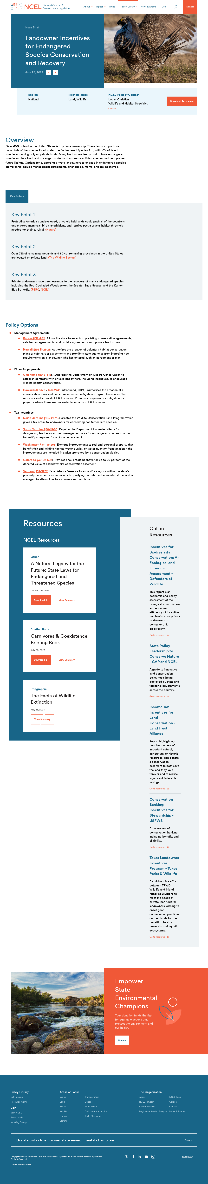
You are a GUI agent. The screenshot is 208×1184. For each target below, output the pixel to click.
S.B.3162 (54, 390)
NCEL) (45, 289)
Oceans (88, 1101)
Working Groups (19, 1122)
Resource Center (19, 1101)
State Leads (17, 1117)
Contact (112, 108)
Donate (190, 6)
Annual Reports (147, 1106)
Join (164, 6)
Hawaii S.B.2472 (34, 390)
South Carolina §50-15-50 (40, 429)
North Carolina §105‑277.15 (41, 418)
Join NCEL (16, 1112)
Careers (173, 1101)
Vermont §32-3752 (35, 471)
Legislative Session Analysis (153, 1111)
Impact (99, 6)
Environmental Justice (96, 1111)
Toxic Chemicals (93, 1116)
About (87, 6)
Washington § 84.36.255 (39, 444)
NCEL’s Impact (146, 1101)
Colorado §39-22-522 (37, 460)
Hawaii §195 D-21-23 (36, 349)
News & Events (148, 6)
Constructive (25, 1164)
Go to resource (158, 635)
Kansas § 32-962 (34, 338)
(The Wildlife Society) (62, 257)
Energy (63, 1116)
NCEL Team (175, 1097)
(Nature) (50, 229)
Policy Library (128, 6)
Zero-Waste (91, 1106)
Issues (112, 6)
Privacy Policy (187, 1157)
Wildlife (63, 1111)
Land (62, 1101)
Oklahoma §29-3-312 (37, 374)
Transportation (92, 1097)
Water (63, 1106)
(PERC (35, 289)
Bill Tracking (17, 1097)
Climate (63, 1120)
